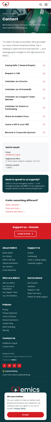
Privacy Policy (20, 408)
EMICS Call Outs (8, 260)
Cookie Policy (7, 323)
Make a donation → (13, 205)
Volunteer (31, 286)
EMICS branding (8, 327)
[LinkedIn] (19, 366)
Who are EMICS (8, 283)
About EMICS (7, 253)
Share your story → (13, 208)
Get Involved (32, 283)
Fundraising (32, 256)
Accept (25, 414)
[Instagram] (14, 366)
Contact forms (8, 346)
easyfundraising (24, 375)
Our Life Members (9, 296)
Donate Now (24, 234)
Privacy (5, 309)
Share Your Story (34, 293)
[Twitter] (9, 366)
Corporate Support (34, 263)
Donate (30, 253)
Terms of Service (9, 316)
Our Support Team (9, 292)
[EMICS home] (5, 4)
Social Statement (9, 270)
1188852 (13, 360)
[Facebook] (4, 366)
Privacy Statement (9, 313)
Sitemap (5, 330)
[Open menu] (46, 4)
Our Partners (7, 266)
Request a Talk (33, 290)
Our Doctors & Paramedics (8, 287)
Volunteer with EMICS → (15, 212)
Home (4, 13)
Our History (7, 256)
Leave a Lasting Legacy (36, 260)
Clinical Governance (10, 263)
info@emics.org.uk (13, 154)
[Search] (40, 4)
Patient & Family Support (37, 297)
